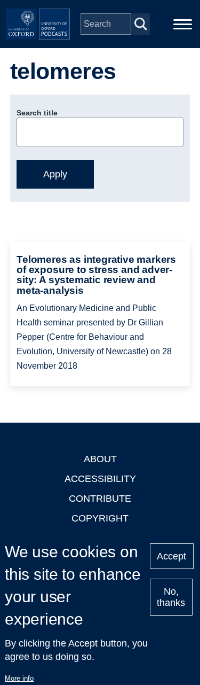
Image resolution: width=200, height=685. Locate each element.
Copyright (100, 518)
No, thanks (171, 597)
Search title (37, 112)
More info (19, 678)
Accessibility (100, 478)
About (100, 459)
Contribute (100, 498)
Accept (171, 556)
